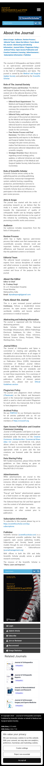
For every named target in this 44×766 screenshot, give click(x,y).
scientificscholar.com (27, 535)
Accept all (22, 760)
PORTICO (13, 413)
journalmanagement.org (13, 550)
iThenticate (8, 395)
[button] (39, 10)
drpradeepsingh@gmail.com (20, 295)
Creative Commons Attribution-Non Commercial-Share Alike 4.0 (22, 439)
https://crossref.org (21, 421)
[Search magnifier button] (40, 23)
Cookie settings (22, 748)
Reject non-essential (22, 754)
